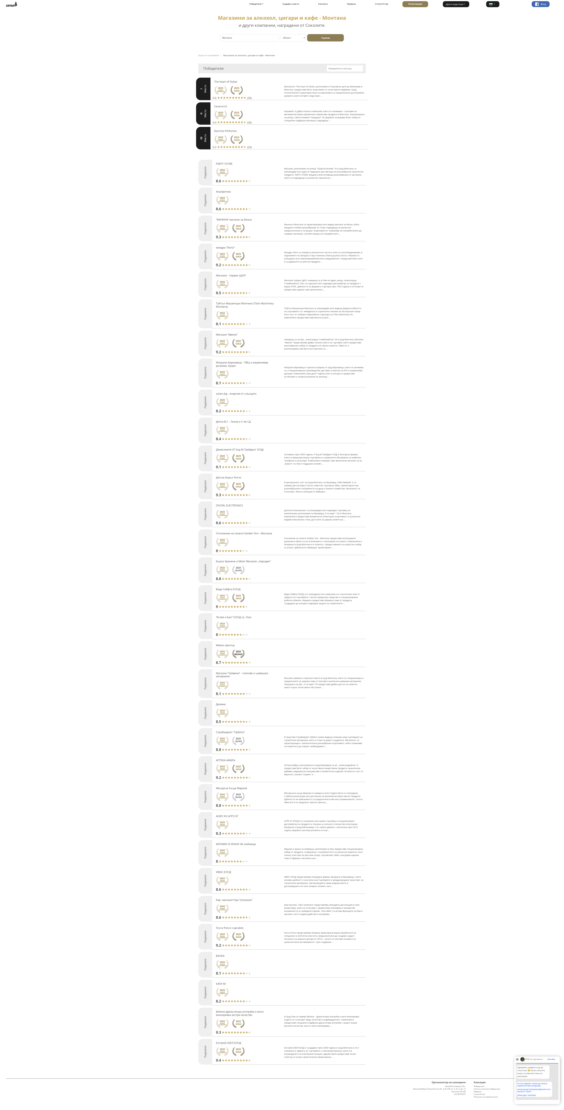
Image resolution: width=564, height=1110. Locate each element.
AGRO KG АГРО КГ (227, 816)
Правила (351, 3)
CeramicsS (220, 106)
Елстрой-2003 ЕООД (228, 1043)
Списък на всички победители (487, 1089)
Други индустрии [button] (454, 4)
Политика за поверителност (486, 1097)
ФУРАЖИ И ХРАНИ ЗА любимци (236, 844)
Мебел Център (225, 645)
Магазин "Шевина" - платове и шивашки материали (242, 674)
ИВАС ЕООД (223, 872)
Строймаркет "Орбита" (230, 732)
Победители (479, 1086)
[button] (492, 4)
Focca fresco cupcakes (230, 928)
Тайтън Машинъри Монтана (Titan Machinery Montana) (245, 305)
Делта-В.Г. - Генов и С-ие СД (233, 421)
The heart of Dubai (225, 81)
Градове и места (290, 3)
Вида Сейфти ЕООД (228, 589)
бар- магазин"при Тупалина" (234, 900)
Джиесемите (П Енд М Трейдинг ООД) (239, 449)
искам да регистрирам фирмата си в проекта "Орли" (533, 1090)
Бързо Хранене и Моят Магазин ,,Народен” (243, 561)
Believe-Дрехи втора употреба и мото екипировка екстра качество (240, 1013)
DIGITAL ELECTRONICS (229, 505)
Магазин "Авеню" (227, 334)
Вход (543, 4)
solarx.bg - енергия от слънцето (236, 393)
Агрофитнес (223, 191)
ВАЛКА (220, 956)
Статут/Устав (381, 3)
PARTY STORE (224, 163)
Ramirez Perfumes (225, 131)
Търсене (325, 37)
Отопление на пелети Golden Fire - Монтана (244, 533)
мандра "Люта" (225, 247)
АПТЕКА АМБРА (225, 760)
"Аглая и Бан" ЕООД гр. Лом (233, 617)
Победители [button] (255, 3)
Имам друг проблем (526, 1095)
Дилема (221, 704)
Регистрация (415, 3)
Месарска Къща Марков (231, 788)
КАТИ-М (221, 983)
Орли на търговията (208, 55)
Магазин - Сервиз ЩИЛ (231, 275)
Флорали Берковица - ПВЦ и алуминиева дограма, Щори (242, 364)
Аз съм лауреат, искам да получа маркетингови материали (532, 1084)
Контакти (323, 3)
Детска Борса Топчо (228, 477)
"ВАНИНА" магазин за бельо (234, 219)
